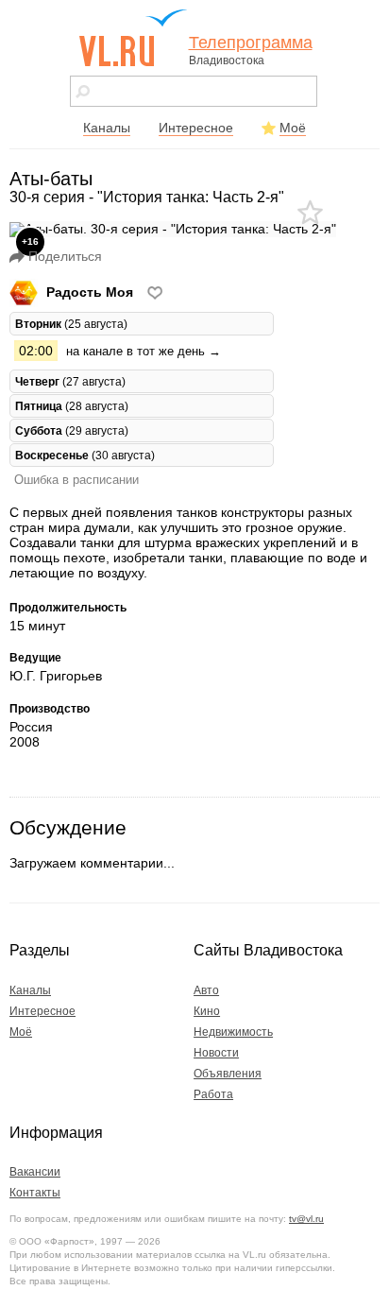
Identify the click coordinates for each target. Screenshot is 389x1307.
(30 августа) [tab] (85, 455)
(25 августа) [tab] (71, 324)
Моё (292, 127)
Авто (206, 990)
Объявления (228, 1073)
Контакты (34, 1192)
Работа (213, 1094)
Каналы (106, 127)
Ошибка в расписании (76, 480)
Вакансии (34, 1171)
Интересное (196, 127)
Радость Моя (89, 292)
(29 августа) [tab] (71, 430)
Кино (207, 1011)
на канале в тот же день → (143, 351)
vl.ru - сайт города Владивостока (134, 37)
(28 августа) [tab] (71, 406)
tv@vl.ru (306, 1218)
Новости (216, 1052)
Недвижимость (233, 1032)
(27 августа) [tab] (70, 381)
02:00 (36, 350)
